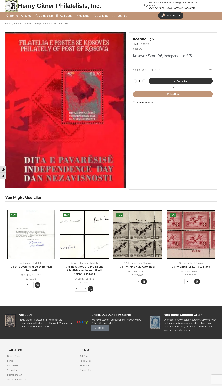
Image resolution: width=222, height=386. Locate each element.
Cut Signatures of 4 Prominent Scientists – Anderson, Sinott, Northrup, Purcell (84, 270)
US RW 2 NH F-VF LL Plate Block (191, 266)
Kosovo (49, 23)
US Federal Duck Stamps (137, 263)
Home (8, 23)
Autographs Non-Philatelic (84, 263)
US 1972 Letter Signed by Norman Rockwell (31, 268)
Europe (18, 23)
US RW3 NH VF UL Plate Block (137, 266)
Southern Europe (33, 23)
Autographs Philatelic (31, 263)
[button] (170, 15)
